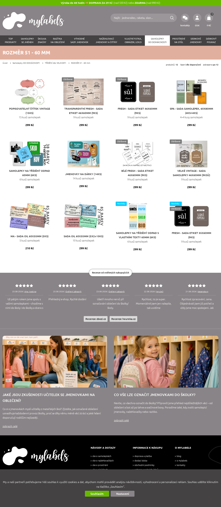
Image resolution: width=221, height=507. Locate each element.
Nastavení (122, 493)
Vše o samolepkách (101, 456)
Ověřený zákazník (73, 291)
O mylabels (182, 460)
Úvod (5, 63)
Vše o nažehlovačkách (103, 460)
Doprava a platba (143, 456)
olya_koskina (30, 291)
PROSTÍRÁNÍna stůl (178, 40)
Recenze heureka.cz (123, 318)
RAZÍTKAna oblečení (58, 40)
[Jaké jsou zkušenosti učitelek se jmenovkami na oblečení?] (55, 362)
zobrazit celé (10, 426)
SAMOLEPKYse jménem (27, 40)
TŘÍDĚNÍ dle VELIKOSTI (55, 63)
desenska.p (203, 291)
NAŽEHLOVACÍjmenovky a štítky (106, 40)
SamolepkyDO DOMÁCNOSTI (157, 40)
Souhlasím (97, 493)
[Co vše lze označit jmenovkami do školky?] (166, 362)
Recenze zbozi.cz (95, 318)
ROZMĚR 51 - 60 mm (80, 63)
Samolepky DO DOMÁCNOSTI (26, 63)
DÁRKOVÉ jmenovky (196, 40)
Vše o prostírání (100, 465)
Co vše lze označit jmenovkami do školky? (154, 395)
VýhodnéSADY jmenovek (79, 40)
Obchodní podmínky (144, 465)
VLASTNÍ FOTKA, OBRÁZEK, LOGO (133, 40)
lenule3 (159, 291)
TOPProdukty (10, 40)
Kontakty (181, 465)
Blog (179, 456)
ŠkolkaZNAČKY (42, 40)
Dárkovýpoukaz (211, 40)
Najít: (117, 17)
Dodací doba (140, 460)
